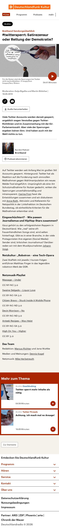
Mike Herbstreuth (24, 358)
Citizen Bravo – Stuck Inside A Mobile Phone (26, 300)
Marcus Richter (23, 348)
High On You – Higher (14, 331)
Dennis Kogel (37, 353)
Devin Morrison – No (13, 310)
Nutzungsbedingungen (15, 502)
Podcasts (37, 14)
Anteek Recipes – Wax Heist (17, 320)
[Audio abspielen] (52, 76)
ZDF (22, 515)
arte (41, 515)
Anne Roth (12, 200)
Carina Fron (24, 194)
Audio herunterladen (17, 109)
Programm (21, 14)
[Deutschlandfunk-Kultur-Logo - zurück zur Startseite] (29, 7)
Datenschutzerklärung (15, 498)
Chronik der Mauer (12, 519)
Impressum (8, 507)
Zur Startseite (9, 444)
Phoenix (31, 515)
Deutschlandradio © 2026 (17, 524)
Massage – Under (11, 279)
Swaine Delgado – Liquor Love (18, 290)
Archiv (7, 24)
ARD (15, 515)
